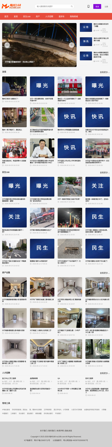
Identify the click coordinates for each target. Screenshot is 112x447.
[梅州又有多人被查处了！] (14, 96)
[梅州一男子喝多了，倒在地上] (14, 127)
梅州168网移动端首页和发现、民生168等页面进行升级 (101, 55)
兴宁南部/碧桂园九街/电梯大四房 (13, 330)
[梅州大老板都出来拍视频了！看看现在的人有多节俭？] (97, 96)
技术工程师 (89, 378)
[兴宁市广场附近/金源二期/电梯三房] (42, 296)
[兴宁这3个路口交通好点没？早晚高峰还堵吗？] (14, 258)
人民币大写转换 (76, 409)
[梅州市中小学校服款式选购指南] (70, 127)
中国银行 (5, 413)
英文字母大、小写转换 (61, 409)
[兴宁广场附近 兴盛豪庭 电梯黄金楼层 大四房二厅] (70, 358)
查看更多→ (105, 72)
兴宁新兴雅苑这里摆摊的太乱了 (40, 230)
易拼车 (62, 16)
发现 (16, 16)
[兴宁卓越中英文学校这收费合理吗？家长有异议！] (42, 196)
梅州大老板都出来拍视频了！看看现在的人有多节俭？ (96, 99)
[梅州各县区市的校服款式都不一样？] (14, 227)
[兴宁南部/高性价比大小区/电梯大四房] (97, 296)
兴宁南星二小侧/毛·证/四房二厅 (40, 330)
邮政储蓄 (38, 413)
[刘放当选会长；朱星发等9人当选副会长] (14, 158)
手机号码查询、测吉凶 (19, 409)
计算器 (104, 409)
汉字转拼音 (48, 409)
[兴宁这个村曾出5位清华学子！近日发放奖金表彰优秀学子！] (97, 158)
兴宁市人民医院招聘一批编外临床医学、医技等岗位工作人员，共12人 (97, 390)
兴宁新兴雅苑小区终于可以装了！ (96, 261)
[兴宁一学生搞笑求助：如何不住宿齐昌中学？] (42, 96)
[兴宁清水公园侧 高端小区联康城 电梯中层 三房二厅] (14, 358)
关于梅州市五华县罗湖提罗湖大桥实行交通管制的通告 (41, 131)
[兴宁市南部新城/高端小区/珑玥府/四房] (14, 296)
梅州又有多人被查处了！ (10, 99)
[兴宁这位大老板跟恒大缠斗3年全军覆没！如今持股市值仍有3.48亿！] (42, 158)
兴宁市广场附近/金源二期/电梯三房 (42, 299)
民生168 (26, 16)
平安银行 (58, 413)
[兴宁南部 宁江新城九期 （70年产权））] (70, 327)
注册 (106, 7)
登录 (97, 7)
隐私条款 (68, 431)
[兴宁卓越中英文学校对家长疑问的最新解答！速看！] (14, 196)
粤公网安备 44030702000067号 (75, 440)
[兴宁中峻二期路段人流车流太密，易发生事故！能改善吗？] (97, 227)
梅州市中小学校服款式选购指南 (68, 130)
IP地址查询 (6, 409)
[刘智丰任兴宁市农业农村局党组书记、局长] (97, 127)
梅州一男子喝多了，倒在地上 (12, 130)
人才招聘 (49, 16)
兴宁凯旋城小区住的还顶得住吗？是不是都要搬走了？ (69, 231)
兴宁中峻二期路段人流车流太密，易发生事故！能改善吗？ (96, 231)
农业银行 (22, 413)
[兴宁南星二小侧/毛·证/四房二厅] (42, 327)
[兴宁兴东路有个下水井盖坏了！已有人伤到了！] (70, 258)
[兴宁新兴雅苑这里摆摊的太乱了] (42, 227)
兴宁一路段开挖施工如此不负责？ (69, 199)
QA (59, 378)
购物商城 (74, 16)
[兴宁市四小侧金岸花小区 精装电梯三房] (70, 296)
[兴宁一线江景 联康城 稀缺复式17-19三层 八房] (97, 327)
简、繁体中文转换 (35, 409)
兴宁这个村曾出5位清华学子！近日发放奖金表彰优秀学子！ (97, 161)
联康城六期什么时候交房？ (39, 261)
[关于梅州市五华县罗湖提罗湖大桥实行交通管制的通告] (42, 127)
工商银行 (13, 413)
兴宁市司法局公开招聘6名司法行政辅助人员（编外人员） (14, 389)
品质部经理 (34, 378)
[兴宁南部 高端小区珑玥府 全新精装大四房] (97, 358)
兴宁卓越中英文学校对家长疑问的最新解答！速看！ (13, 200)
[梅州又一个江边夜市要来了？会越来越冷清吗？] (70, 96)
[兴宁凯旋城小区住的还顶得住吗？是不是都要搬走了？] (70, 227)
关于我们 (43, 431)
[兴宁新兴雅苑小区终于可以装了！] (97, 258)
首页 (6, 16)
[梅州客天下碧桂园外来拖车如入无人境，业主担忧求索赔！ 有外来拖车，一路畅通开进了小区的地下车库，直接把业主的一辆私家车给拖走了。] (39, 66)
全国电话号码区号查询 (91, 409)
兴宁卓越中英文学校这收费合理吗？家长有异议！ (40, 200)
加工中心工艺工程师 (9, 378)
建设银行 (30, 413)
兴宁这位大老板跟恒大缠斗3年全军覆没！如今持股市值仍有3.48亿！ (42, 161)
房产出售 (6, 272)
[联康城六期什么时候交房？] (42, 258)
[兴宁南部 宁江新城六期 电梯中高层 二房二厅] (42, 358)
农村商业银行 (48, 413)
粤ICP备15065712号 (42, 440)
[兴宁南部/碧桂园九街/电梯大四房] (14, 327)
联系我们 (51, 431)
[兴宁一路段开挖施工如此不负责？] (70, 196)
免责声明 (60, 431)
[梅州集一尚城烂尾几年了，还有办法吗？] (97, 196)
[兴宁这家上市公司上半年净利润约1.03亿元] (70, 158)
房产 (38, 16)
